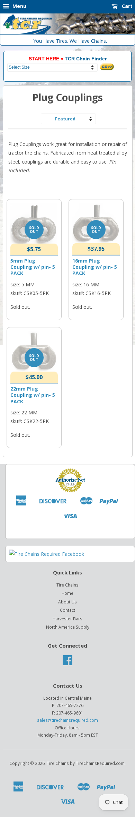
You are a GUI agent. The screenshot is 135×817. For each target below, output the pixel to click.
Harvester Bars (67, 618)
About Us (67, 601)
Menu (18, 6)
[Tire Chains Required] (46, 554)
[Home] (67, 32)
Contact (67, 610)
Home (67, 593)
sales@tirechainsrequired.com (67, 720)
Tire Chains (67, 585)
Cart (126, 6)
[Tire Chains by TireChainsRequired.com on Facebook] (67, 662)
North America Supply (67, 627)
